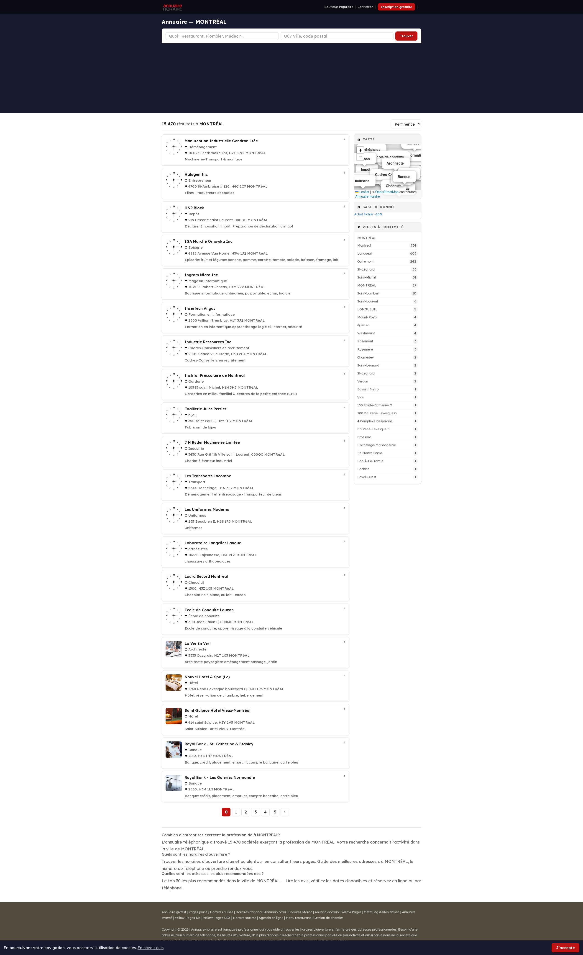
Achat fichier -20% (368, 214)
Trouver (406, 36)
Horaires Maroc (300, 912)
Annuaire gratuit (174, 912)
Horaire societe (244, 918)
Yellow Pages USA (216, 918)
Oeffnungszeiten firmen (381, 912)
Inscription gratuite (396, 7)
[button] (360, 150)
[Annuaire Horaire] (172, 7)
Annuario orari (275, 912)
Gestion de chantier (328, 918)
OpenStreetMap (387, 191)
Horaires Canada (249, 912)
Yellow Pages (351, 912)
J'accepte (565, 947)
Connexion (365, 7)
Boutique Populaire (338, 7)
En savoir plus (151, 947)
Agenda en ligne (271, 918)
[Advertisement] (291, 77)
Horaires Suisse (221, 912)
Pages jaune (198, 912)
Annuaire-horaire (367, 196)
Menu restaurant (298, 918)
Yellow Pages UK (188, 918)
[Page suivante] (285, 812)
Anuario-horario (327, 912)
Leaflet (363, 191)
